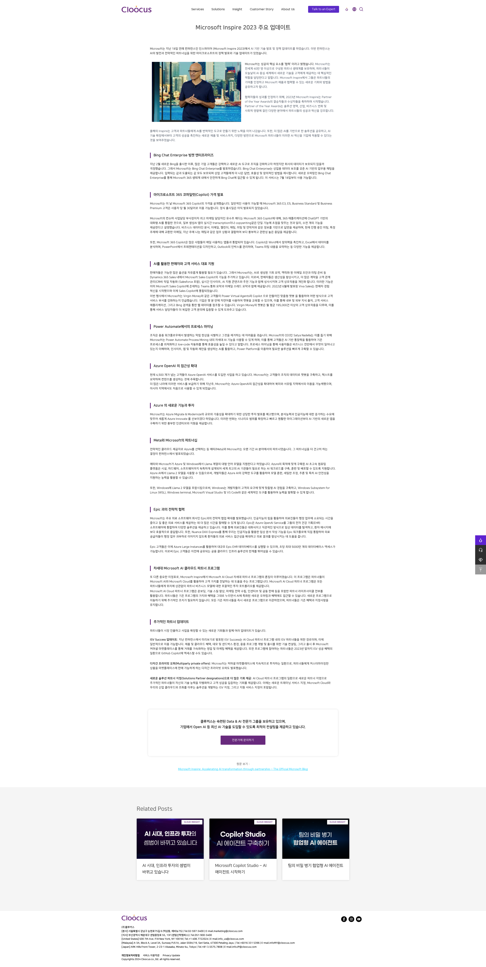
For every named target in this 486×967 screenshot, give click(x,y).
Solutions (218, 9)
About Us (288, 9)
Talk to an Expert (323, 9)
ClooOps (347, 9)
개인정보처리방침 (131, 955)
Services (197, 9)
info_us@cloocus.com (231, 939)
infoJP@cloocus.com (244, 947)
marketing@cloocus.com (228, 931)
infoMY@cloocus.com (282, 943)
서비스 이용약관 (151, 955)
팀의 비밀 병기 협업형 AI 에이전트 (315, 866)
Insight (237, 9)
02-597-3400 (196, 931)
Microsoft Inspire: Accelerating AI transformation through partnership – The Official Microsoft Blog (243, 769)
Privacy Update (171, 955)
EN (354, 9)
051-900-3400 (203, 935)
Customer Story (262, 9)
